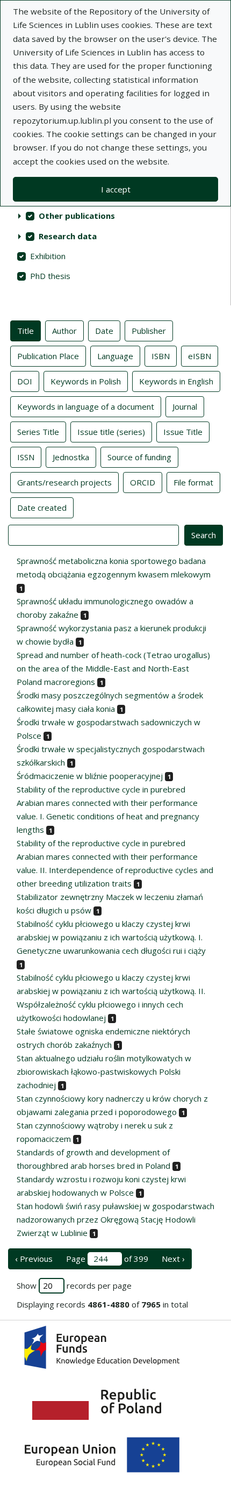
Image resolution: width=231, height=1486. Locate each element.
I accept (116, 189)
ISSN (25, 457)
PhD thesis (50, 275)
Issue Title (183, 431)
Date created (42, 507)
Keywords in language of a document (85, 406)
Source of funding (139, 457)
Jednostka (71, 457)
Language (115, 356)
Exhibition (48, 256)
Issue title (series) (111, 431)
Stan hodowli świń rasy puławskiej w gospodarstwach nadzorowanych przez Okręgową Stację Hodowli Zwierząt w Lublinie (115, 1219)
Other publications (77, 215)
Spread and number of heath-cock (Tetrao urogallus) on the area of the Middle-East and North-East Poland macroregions (113, 668)
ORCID (142, 482)
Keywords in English (176, 381)
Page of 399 (107, 1258)
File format (193, 482)
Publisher (149, 330)
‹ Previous (34, 1258)
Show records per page (74, 1285)
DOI (24, 381)
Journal (184, 406)
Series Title (38, 431)
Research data (68, 236)
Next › (173, 1258)
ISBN (160, 356)
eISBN (199, 356)
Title (25, 330)
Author (64, 330)
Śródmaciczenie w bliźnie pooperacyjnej (90, 775)
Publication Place (48, 356)
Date (104, 330)
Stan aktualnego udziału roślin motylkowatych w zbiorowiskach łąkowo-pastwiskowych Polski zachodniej (104, 1071)
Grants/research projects (64, 482)
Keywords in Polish (85, 381)
